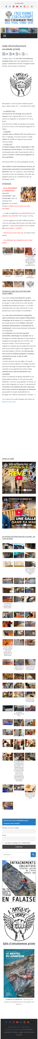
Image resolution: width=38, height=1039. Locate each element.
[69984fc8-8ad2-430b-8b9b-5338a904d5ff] (19, 640)
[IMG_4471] (8, 613)
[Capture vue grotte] (19, 562)
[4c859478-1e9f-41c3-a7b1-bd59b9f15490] (8, 684)
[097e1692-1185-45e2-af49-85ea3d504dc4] (19, 579)
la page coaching (27, 216)
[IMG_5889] (8, 754)
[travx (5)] (30, 545)
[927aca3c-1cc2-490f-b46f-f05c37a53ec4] (8, 640)
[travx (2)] (19, 545)
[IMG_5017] (8, 283)
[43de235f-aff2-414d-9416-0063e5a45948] (30, 632)
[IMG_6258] (30, 754)
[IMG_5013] (8, 270)
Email (4, 835)
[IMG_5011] (8, 249)
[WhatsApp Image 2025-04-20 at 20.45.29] (30, 707)
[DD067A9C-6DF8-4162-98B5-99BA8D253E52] (30, 675)
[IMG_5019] (30, 270)
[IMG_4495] (8, 622)
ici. (21, 1004)
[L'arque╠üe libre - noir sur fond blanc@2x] (30, 283)
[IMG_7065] (8, 803)
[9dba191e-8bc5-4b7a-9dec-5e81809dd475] (30, 579)
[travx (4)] (8, 553)
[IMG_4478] (8, 597)
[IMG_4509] (19, 632)
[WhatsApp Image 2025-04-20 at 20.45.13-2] (8, 731)
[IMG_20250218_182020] (8, 660)
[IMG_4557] (19, 660)
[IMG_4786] (30, 693)
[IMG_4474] (30, 597)
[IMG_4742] (8, 693)
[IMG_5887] (19, 270)
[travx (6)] (8, 545)
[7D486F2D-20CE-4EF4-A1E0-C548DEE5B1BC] (19, 588)
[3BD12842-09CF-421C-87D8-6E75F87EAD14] (19, 684)
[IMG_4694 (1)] (8, 675)
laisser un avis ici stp (9, 402)
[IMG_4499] (19, 622)
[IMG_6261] (19, 754)
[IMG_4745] (19, 693)
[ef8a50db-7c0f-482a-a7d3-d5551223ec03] (8, 579)
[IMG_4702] (30, 660)
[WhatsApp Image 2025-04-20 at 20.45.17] (19, 720)
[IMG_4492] (19, 613)
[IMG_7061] (19, 786)
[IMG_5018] (19, 283)
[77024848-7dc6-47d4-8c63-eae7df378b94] (30, 640)
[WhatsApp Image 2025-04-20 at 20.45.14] (30, 720)
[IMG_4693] (19, 675)
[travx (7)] (30, 553)
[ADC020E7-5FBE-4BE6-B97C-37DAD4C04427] (8, 588)
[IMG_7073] (30, 786)
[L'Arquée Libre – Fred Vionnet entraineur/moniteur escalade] (19, 29)
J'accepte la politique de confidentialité (17, 843)
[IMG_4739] (30, 684)
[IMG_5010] (19, 249)
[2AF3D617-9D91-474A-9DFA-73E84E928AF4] (19, 741)
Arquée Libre (8, 605)
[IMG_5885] (8, 741)
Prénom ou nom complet (10, 828)
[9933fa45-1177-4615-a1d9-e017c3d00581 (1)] (30, 622)
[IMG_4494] (30, 613)
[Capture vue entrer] (8, 562)
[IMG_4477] (19, 597)
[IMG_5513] (30, 249)
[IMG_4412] (30, 588)
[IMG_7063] (8, 786)
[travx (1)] (19, 553)
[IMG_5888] (30, 741)
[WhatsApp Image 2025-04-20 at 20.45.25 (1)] (8, 720)
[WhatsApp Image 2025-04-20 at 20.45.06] (19, 731)
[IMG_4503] (8, 632)
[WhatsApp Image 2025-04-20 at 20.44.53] (30, 731)
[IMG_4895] (19, 707)
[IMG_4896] (8, 707)
